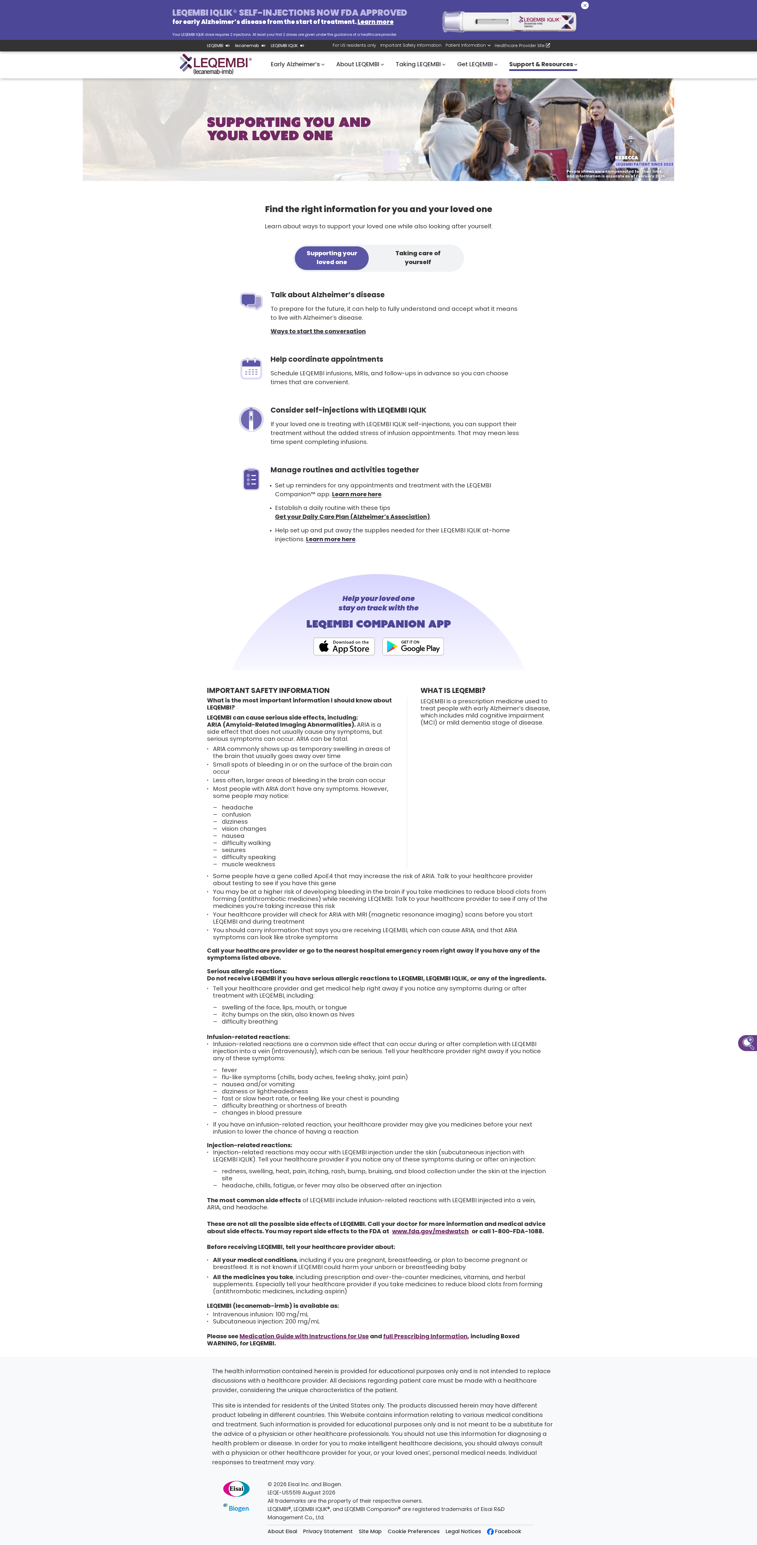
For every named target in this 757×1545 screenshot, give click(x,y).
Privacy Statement (328, 1532)
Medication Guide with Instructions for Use (304, 1337)
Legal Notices (463, 1532)
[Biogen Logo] (236, 1507)
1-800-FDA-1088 (517, 1232)
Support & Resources (541, 65)
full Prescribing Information (425, 1337)
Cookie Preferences (414, 1532)
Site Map (370, 1532)
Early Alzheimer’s (296, 65)
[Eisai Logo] (236, 1488)
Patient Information (466, 45)
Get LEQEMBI (475, 65)
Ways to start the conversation (318, 332)
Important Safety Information (410, 45)
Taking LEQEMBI (419, 65)
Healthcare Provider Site (520, 46)
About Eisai (282, 1532)
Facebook (508, 1532)
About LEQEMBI (358, 65)
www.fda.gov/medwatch (430, 1232)
